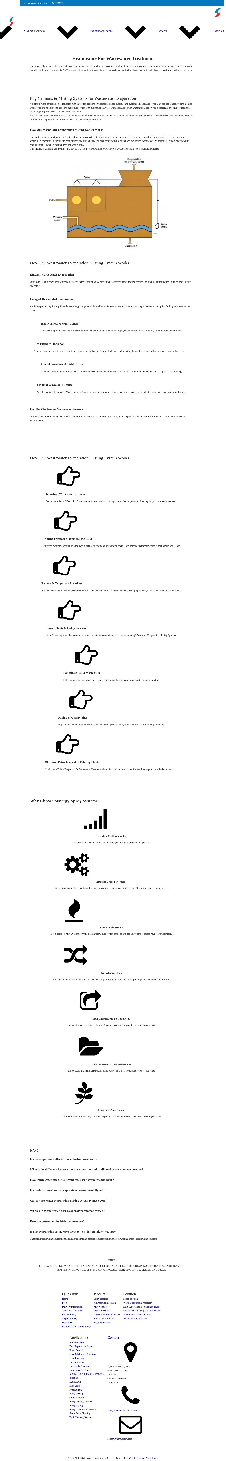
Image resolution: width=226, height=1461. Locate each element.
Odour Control (76, 1397)
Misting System (130, 1298)
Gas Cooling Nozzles (79, 1366)
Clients (27, 31)
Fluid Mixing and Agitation (82, 1354)
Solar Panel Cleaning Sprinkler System (142, 1310)
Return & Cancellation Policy (76, 1326)
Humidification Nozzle (80, 1370)
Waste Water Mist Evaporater (137, 1302)
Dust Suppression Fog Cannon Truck (141, 1306)
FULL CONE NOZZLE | (67, 1266)
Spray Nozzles (101, 1298)
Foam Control (76, 1350)
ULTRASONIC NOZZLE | (132, 1269)
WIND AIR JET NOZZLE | (104, 1269)
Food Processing (77, 1358)
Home (65, 1298)
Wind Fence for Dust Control (137, 1314)
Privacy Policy (69, 1314)
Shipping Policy (70, 1318)
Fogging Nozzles (102, 1322)
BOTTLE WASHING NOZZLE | (74, 1269)
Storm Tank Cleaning (79, 1413)
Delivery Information (72, 1306)
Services (163, 31)
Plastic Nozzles (101, 1310)
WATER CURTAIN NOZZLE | (138, 1266)
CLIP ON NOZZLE (156, 1269)
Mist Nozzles (100, 1306)
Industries (95, 31)
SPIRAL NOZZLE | (113, 1266)
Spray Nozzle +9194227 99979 (122, 1410)
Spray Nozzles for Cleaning (82, 1409)
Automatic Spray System (135, 1318)
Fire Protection (76, 1342)
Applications (106, 31)
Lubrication (75, 1381)
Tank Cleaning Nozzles (80, 1417)
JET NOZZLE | (46, 1266)
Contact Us (218, 31)
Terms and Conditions (72, 1310)
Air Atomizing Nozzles (105, 1302)
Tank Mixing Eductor (104, 1318)
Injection (73, 1378)
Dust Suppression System (81, 1346)
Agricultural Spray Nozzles (107, 1314)
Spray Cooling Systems (80, 1401)
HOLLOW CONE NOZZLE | (169, 1266)
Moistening (74, 1385)
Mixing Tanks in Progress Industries (86, 1374)
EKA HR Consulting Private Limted (143, 1458)
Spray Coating (76, 1393)
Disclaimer (67, 1322)
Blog (64, 1302)
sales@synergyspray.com (119, 1438)
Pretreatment (75, 1389)
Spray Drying (76, 1405)
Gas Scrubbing (76, 1362)
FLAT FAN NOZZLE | (91, 1266)
